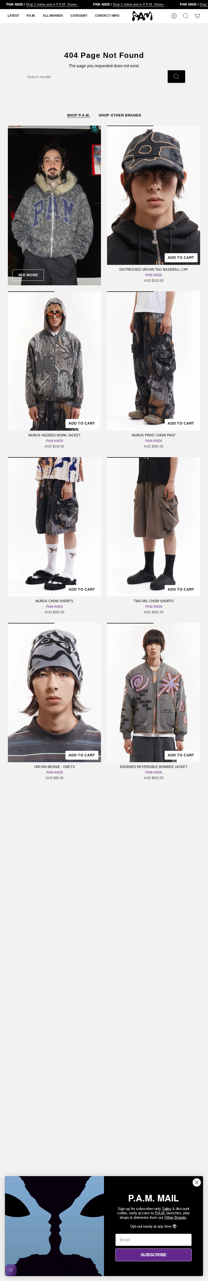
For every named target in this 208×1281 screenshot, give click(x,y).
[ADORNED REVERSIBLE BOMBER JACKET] (153, 692)
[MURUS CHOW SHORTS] (54, 526)
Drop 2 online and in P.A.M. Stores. (37, 4)
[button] (13, 16)
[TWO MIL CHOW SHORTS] (153, 526)
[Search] (176, 76)
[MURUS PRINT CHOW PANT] (153, 361)
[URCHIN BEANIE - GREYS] (54, 692)
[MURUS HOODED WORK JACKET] (54, 361)
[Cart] (197, 16)
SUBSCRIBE (154, 1254)
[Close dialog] (197, 1182)
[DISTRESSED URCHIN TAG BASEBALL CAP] (153, 195)
